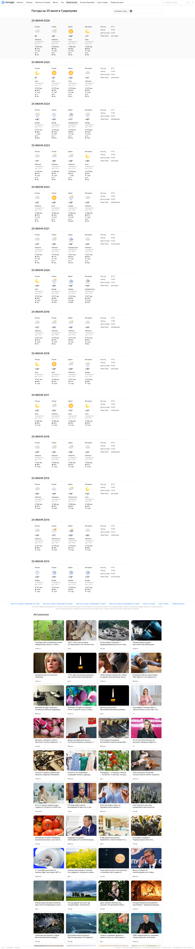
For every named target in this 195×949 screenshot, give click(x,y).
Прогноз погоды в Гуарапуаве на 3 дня (25, 604)
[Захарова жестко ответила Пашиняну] (49, 668)
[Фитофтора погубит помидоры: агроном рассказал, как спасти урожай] (49, 830)
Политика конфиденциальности (132, 947)
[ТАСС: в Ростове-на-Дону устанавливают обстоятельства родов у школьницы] (81, 635)
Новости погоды (149, 604)
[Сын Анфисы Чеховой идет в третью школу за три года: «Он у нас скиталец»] (146, 700)
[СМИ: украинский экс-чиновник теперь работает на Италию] (146, 928)
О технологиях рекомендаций (151, 947)
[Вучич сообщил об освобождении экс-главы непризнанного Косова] (146, 863)
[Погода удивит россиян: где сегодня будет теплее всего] (81, 896)
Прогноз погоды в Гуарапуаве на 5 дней (58, 604)
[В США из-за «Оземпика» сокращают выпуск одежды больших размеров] (81, 765)
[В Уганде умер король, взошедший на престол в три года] (81, 798)
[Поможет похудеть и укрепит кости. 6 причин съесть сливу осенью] (81, 700)
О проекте (118, 947)
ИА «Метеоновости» (187, 947)
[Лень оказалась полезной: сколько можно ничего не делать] (146, 765)
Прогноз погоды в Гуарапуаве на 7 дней (91, 604)
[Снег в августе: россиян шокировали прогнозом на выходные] (146, 798)
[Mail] (3, 2)
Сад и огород (163, 604)
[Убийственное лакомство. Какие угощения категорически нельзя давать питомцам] (114, 668)
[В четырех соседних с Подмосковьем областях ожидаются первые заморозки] (146, 830)
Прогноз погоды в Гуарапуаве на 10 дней (124, 604)
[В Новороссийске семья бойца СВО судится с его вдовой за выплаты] (146, 668)
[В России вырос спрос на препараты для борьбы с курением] (114, 798)
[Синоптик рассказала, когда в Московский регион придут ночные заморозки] (49, 928)
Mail (3, 947)
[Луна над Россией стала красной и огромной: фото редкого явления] (114, 863)
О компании (9, 947)
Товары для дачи (178, 604)
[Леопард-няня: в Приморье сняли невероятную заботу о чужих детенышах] (49, 635)
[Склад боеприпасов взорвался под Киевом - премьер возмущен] (146, 896)
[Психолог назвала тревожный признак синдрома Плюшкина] (49, 765)
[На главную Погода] (9, 2)
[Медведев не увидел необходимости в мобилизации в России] (81, 830)
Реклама (17, 947)
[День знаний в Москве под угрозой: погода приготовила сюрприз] (114, 896)
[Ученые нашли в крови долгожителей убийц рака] (146, 635)
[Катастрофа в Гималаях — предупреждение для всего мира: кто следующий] (114, 635)
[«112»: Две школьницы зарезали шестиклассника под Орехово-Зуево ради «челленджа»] (81, 668)
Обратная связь (166, 947)
